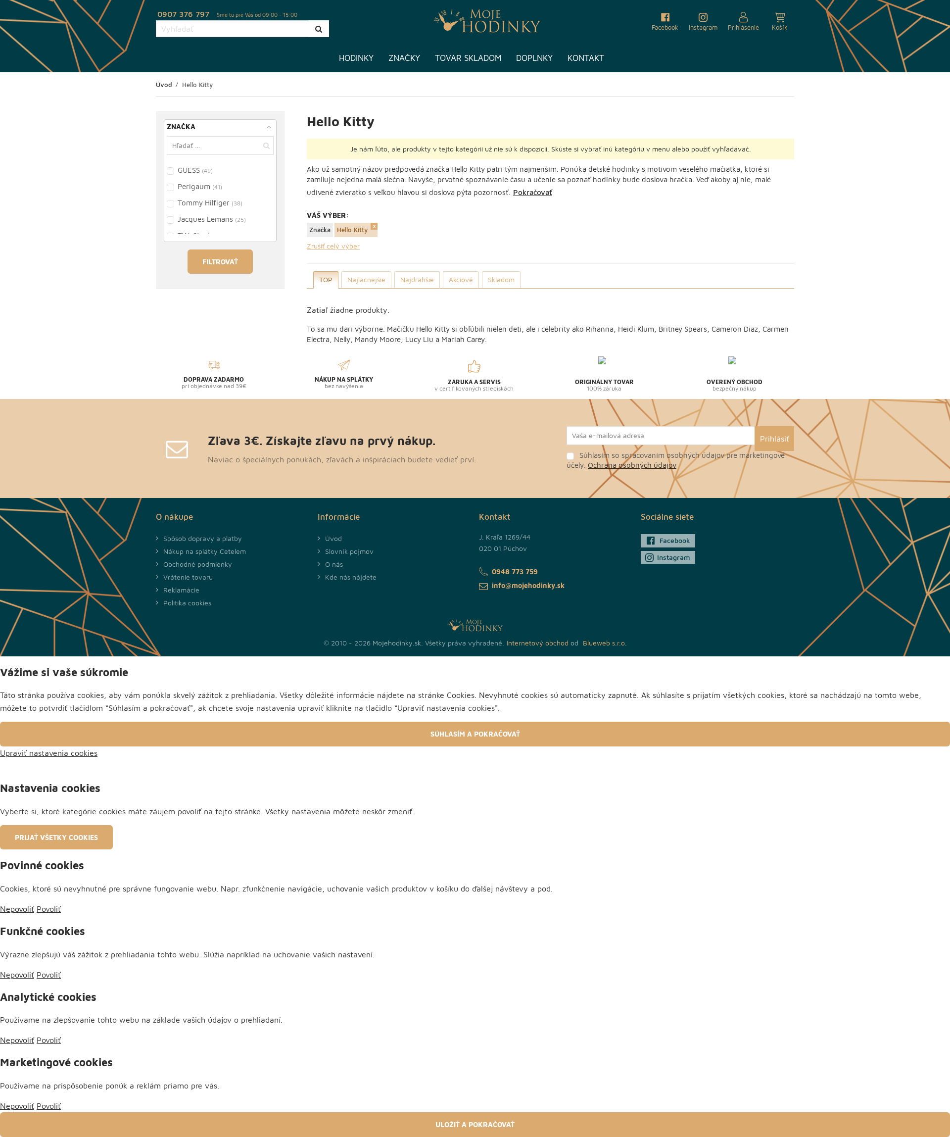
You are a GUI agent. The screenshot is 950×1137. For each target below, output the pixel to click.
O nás (334, 564)
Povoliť (49, 908)
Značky (404, 58)
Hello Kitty (352, 230)
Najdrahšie (417, 279)
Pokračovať (532, 192)
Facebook (675, 540)
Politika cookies (187, 602)
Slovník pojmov (349, 551)
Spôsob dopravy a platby (202, 538)
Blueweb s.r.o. (605, 643)
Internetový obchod (538, 643)
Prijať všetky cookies (56, 837)
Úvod (333, 538)
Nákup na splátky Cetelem (204, 551)
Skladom (501, 279)
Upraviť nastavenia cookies (48, 752)
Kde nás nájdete (351, 577)
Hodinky (356, 58)
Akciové (461, 279)
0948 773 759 (515, 571)
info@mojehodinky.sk (528, 585)
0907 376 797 (183, 13)
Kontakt (586, 58)
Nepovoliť (17, 908)
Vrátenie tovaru (188, 577)
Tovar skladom (468, 58)
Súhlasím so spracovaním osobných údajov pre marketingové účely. (676, 460)
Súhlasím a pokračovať (475, 734)
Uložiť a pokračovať (475, 1124)
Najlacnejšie (366, 279)
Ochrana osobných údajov (632, 465)
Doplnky (534, 58)
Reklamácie (181, 590)
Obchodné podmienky (197, 564)
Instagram (673, 557)
